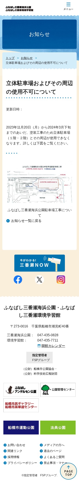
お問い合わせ (16, 445)
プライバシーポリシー (22, 462)
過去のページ (53, 451)
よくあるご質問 (54, 457)
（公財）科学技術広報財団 (39, 373)
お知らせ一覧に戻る (26, 220)
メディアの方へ (54, 445)
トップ (10, 58)
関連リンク (15, 451)
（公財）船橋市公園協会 (38, 368)
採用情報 (13, 457)
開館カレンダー (53, 346)
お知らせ (27, 58)
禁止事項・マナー (55, 462)
